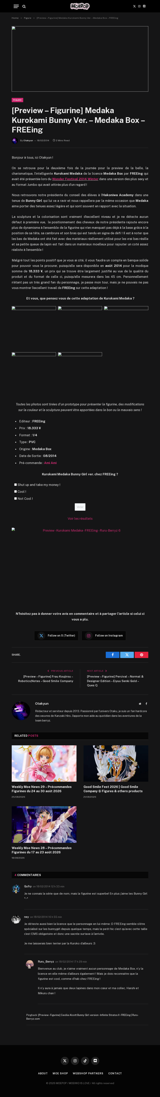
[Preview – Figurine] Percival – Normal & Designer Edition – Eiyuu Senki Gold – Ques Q (115, 681)
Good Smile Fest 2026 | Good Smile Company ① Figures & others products (113, 789)
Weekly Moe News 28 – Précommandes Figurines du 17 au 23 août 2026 (42, 850)
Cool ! (22, 492)
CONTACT (115, 1073)
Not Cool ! (25, 499)
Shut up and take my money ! (39, 485)
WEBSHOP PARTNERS (88, 1073)
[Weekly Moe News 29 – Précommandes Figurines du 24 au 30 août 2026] (44, 763)
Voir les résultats (80, 518)
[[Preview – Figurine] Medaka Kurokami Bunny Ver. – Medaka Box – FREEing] (80, 59)
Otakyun (28, 140)
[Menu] (16, 6)
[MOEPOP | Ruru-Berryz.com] (80, 6)
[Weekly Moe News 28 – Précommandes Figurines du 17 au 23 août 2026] (44, 824)
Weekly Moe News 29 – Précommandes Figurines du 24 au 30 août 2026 (42, 789)
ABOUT (43, 1073)
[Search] (24, 6)
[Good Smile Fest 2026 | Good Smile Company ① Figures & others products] (116, 763)
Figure (17, 100)
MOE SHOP (60, 1073)
